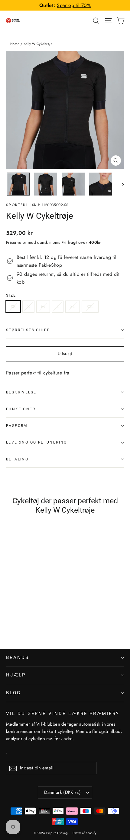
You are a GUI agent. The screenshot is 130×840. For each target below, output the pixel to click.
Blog (13, 692)
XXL (90, 306)
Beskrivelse (21, 392)
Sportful (17, 205)
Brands (17, 657)
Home (15, 43)
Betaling (17, 459)
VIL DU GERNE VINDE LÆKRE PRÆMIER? (62, 713)
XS (13, 306)
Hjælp (16, 675)
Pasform (17, 426)
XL (72, 306)
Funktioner (20, 409)
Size (11, 295)
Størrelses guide (28, 330)
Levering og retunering (36, 442)
